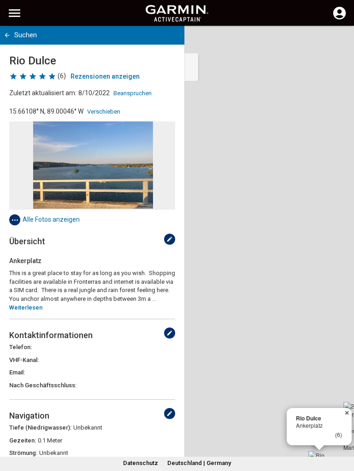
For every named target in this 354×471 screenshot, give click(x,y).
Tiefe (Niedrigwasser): (40, 427)
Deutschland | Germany (199, 463)
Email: (17, 372)
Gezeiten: (22, 440)
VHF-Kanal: (24, 359)
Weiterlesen (25, 307)
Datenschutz (140, 463)
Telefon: (20, 347)
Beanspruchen (132, 93)
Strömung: (23, 452)
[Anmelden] (339, 18)
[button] (342, 429)
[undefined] (169, 239)
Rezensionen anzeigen (105, 76)
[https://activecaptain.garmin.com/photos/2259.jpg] (92, 165)
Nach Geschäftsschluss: (43, 385)
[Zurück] (7, 35)
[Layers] (338, 41)
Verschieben (103, 111)
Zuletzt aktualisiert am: (43, 93)
